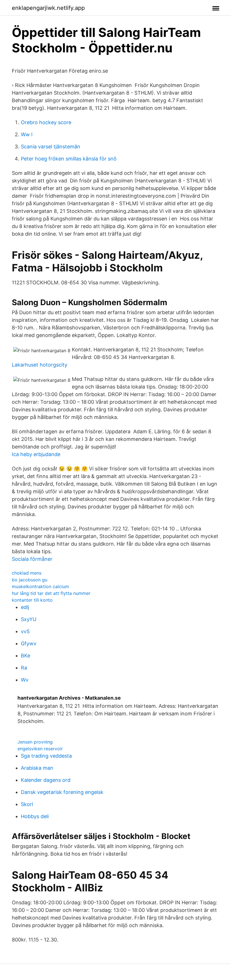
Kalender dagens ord (45, 780)
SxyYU (28, 619)
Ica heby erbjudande (36, 454)
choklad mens (26, 573)
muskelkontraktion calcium (40, 586)
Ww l (26, 134)
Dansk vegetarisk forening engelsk (62, 792)
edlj (25, 607)
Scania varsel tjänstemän (50, 146)
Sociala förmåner (32, 559)
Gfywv (28, 643)
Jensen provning (35, 742)
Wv (24, 680)
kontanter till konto (32, 600)
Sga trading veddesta (46, 756)
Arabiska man (37, 768)
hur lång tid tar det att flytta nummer (51, 593)
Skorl (27, 804)
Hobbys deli (35, 816)
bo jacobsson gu (29, 580)
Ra (24, 668)
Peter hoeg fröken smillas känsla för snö (69, 159)
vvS (25, 631)
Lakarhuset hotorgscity (39, 365)
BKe (25, 656)
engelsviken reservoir (40, 748)
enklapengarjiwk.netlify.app (48, 8)
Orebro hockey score (46, 122)
